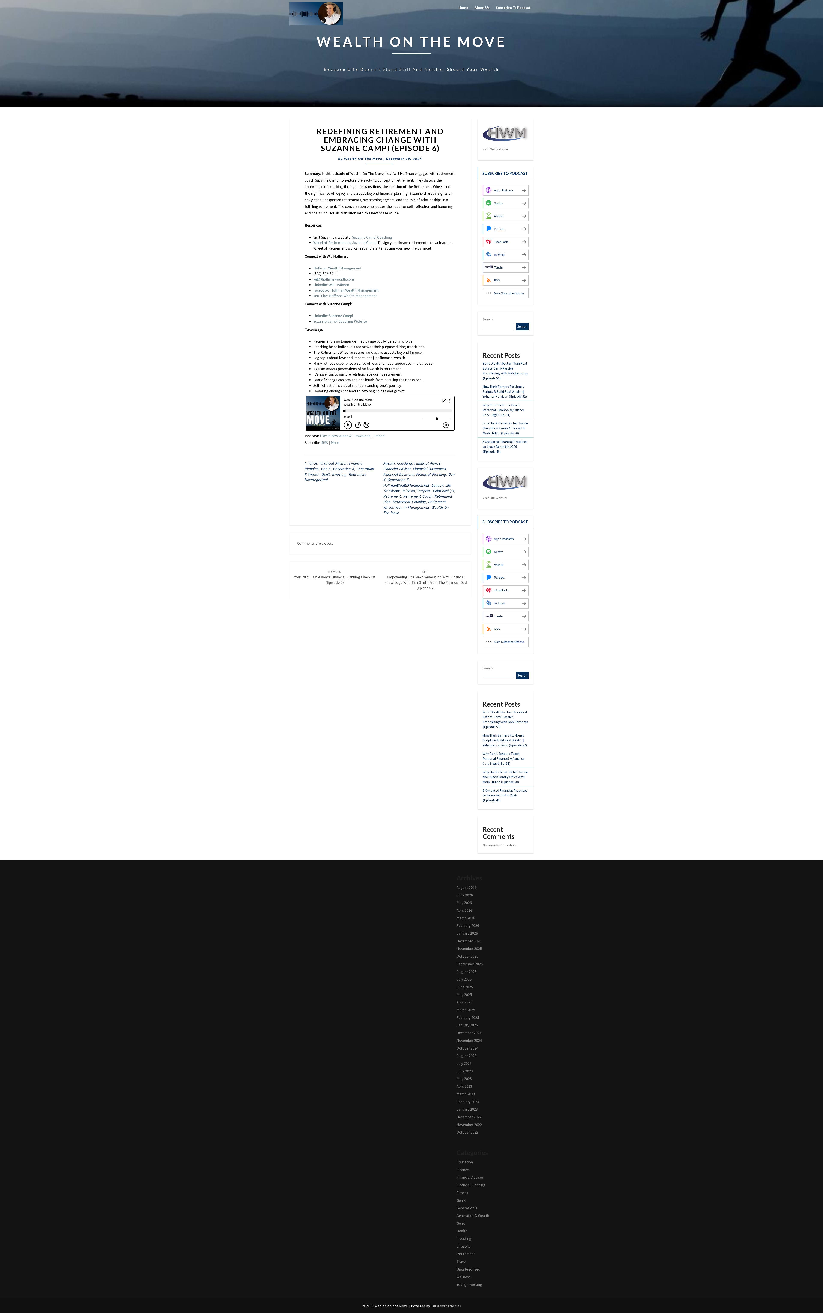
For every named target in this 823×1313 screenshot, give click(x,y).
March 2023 (466, 1094)
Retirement (357, 474)
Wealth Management (412, 507)
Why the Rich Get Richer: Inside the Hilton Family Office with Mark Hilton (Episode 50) (505, 428)
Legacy (437, 485)
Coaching (404, 463)
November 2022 (469, 1124)
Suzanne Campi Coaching (372, 237)
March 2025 (466, 1009)
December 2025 (469, 941)
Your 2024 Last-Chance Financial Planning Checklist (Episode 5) (334, 577)
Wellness (463, 1276)
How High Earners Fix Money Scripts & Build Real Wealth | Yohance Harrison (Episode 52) (505, 391)
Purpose (424, 490)
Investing (339, 474)
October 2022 (467, 1132)
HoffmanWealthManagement (406, 485)
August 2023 (466, 1055)
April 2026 (464, 910)
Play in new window (335, 435)
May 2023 (464, 1078)
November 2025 (469, 948)
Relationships (443, 490)
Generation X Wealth (473, 1215)
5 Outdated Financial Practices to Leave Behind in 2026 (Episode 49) (505, 446)
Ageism (389, 463)
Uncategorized (316, 479)
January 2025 (467, 1025)
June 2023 (465, 1071)
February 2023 (468, 1101)
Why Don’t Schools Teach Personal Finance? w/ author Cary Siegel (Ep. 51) (503, 410)
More (335, 442)
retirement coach (417, 496)
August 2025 (466, 971)
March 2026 (466, 918)
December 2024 (469, 1032)
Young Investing (469, 1284)
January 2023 (467, 1109)
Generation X (343, 468)
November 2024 (469, 1040)
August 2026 (466, 887)
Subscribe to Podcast (513, 7)
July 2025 (464, 979)
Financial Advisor (333, 463)
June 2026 (465, 895)
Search (488, 319)
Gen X (326, 468)
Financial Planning (431, 474)
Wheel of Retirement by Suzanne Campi (344, 242)
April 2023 (464, 1086)
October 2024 (467, 1048)
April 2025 (464, 1002)
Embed (379, 435)
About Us (482, 7)
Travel (461, 1261)
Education (465, 1162)
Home (463, 7)
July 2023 (464, 1063)
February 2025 (468, 1017)
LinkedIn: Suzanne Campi (333, 315)
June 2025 (465, 986)
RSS (325, 442)
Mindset (409, 490)
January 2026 (467, 933)
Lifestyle (463, 1246)
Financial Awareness (429, 468)
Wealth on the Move (363, 158)
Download (362, 435)
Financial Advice (427, 463)
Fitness (462, 1192)
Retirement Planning (409, 501)
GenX (326, 474)
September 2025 (470, 963)
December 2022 (469, 1116)
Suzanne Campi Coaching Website (340, 321)
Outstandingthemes (446, 1306)
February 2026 (468, 925)
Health (462, 1230)
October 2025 (467, 956)
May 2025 (464, 994)
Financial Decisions (398, 474)
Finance (311, 463)
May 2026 (464, 902)
